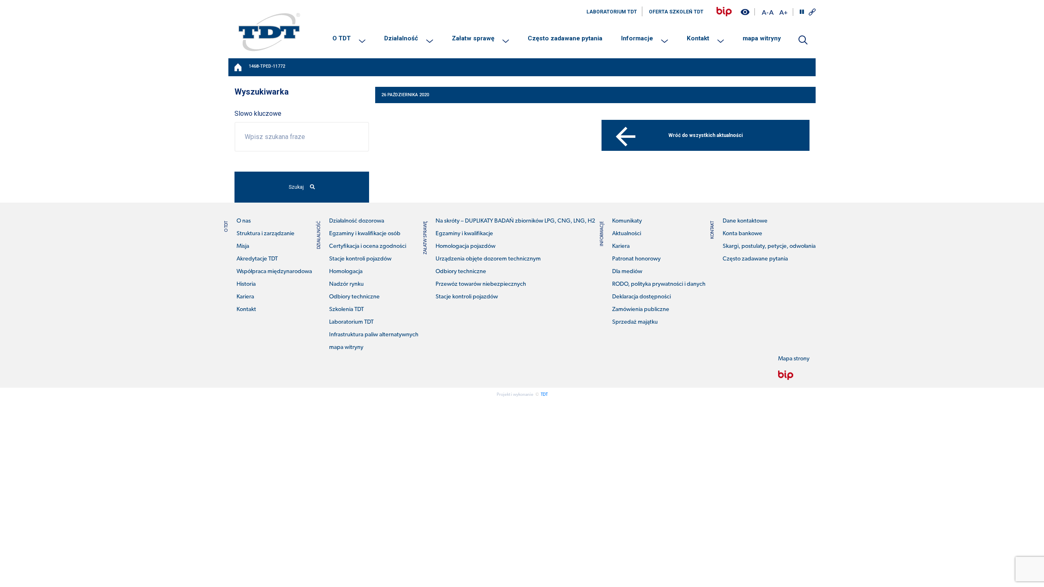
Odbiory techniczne (354, 297)
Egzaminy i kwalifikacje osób (364, 234)
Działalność (401, 38)
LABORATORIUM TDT (611, 12)
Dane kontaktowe (745, 221)
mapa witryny (762, 38)
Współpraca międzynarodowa (274, 272)
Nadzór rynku (346, 284)
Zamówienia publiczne (640, 310)
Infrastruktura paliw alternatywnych (373, 335)
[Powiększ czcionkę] (783, 12)
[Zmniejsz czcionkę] (765, 12)
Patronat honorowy (636, 259)
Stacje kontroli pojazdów (360, 259)
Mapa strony (794, 359)
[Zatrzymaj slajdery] (802, 11)
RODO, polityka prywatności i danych (659, 284)
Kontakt (698, 38)
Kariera (245, 297)
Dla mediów (627, 272)
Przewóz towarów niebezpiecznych (481, 284)
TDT (544, 395)
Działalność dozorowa (356, 221)
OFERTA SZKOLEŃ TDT (676, 12)
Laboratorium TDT (351, 322)
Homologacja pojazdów (465, 246)
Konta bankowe (742, 234)
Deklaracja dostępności (641, 297)
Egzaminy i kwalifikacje (464, 234)
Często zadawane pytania (565, 38)
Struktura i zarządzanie (265, 234)
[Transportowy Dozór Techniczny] (269, 31)
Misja (243, 246)
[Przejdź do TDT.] (238, 67)
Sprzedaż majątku (635, 322)
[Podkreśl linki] (812, 12)
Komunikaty (627, 221)
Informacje (637, 38)
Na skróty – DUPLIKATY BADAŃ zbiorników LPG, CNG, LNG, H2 (515, 221)
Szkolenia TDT (346, 310)
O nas (244, 221)
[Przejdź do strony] (724, 11)
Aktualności (626, 234)
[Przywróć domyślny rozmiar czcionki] (771, 12)
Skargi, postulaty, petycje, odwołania (769, 246)
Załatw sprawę (473, 38)
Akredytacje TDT (257, 259)
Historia (246, 284)
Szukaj (296, 187)
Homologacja (346, 272)
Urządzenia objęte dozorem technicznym (488, 259)
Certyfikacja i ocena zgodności (367, 246)
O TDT (341, 38)
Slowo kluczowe (257, 113)
